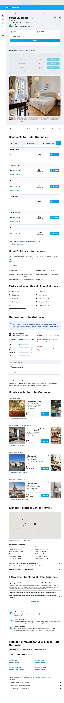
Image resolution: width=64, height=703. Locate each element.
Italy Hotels (16, 13)
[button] (3, 7)
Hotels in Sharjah (40, 669)
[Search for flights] (3, 12)
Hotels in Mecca (13, 660)
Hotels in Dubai (39, 660)
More (10, 261)
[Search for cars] (3, 19)
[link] (18, 418)
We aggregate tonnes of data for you (20, 685)
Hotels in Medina (14, 662)
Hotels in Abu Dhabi (15, 667)
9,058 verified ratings (25, 26)
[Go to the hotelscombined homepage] (12, 7)
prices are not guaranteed (46, 677)
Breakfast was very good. (47, 339)
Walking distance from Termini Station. (48, 336)
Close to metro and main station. (48, 342)
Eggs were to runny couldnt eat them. (47, 349)
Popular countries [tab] (27, 649)
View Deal (45, 414)
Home (10, 13)
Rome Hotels (39, 13)
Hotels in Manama (40, 662)
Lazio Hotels (28, 13)
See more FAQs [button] (35, 601)
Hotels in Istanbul (40, 658)
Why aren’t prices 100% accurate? (20, 688)
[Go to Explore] (3, 26)
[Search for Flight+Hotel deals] (3, 23)
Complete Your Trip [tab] (40, 649)
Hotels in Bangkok (40, 667)
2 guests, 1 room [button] (15, 36)
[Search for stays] (3, 16)
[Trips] (3, 31)
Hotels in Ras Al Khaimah (16, 669)
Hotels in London (14, 665)
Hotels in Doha (13, 658)
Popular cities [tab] (14, 649)
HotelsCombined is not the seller (19, 682)
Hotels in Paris (39, 665)
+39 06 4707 (13, 24)
